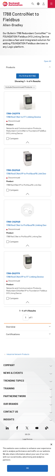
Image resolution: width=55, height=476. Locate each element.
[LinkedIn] (7, 427)
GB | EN (27, 434)
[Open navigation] (51, 4)
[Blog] (47, 427)
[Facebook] (17, 427)
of (30, 317)
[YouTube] (37, 427)
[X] (27, 427)
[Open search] (33, 4)
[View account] (43, 4)
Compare (13, 138)
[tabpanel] (27, 198)
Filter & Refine (27, 76)
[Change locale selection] (38, 4)
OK (27, 468)
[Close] (51, 444)
